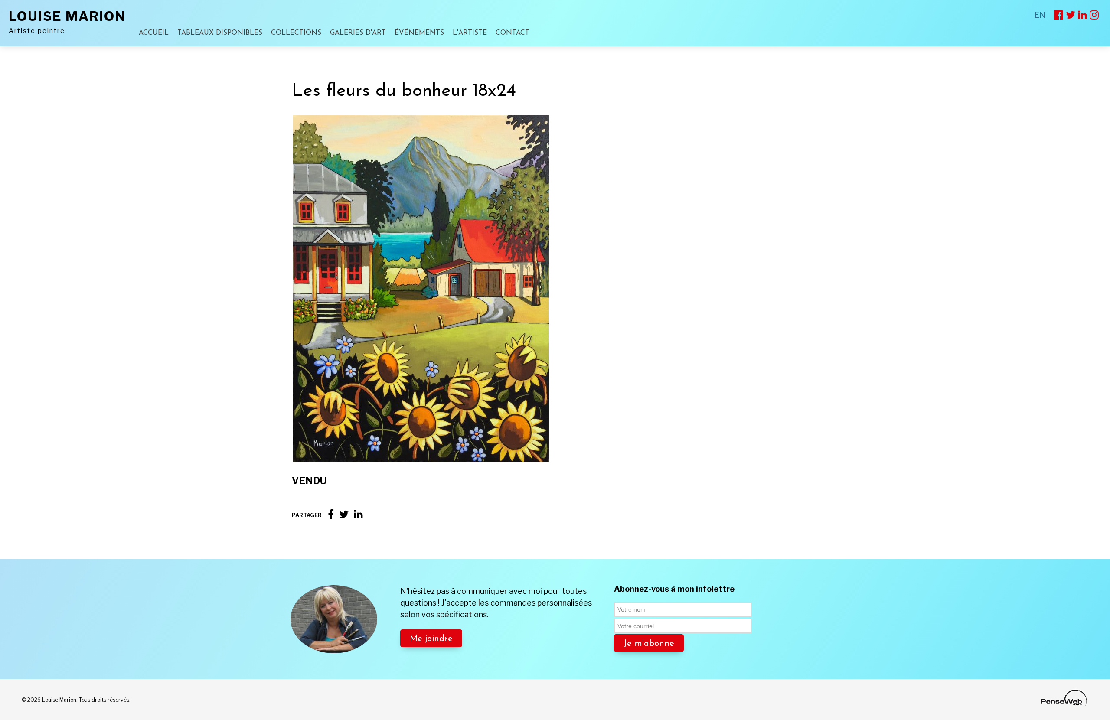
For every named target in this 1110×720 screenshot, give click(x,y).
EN (1040, 15)
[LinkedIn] (358, 514)
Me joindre (431, 639)
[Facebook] (331, 514)
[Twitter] (343, 514)
